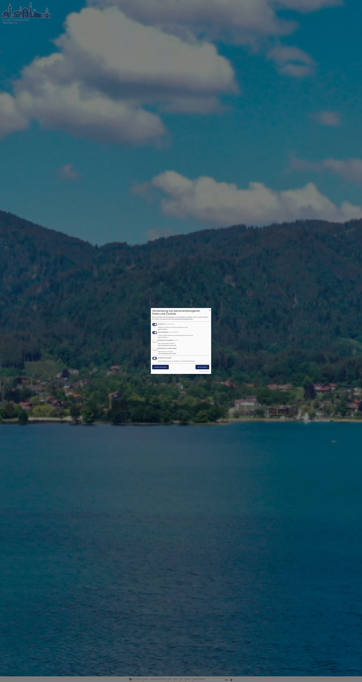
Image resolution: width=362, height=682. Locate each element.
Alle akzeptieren (202, 367)
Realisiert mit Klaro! (204, 371)
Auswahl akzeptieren (160, 367)
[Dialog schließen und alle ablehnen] (209, 309)
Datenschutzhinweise (182, 319)
